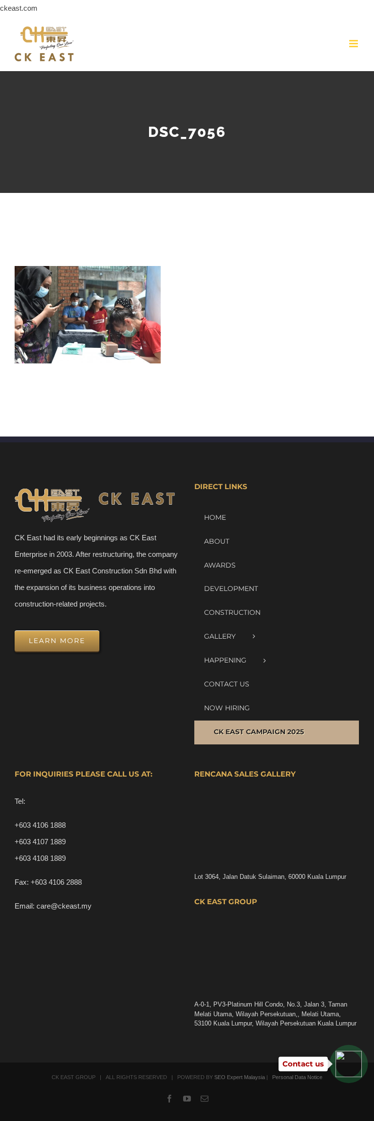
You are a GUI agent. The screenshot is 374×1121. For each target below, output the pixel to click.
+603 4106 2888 (56, 882)
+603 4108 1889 (40, 858)
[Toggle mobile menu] (354, 43)
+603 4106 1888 (40, 825)
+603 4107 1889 (40, 841)
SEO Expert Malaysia (239, 1077)
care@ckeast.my (64, 906)
